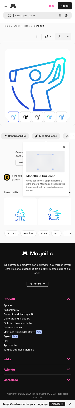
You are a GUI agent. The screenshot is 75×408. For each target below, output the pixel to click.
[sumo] (20, 214)
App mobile (10, 345)
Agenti (10, 336)
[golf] (13, 117)
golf (56, 233)
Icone (27, 25)
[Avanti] (70, 233)
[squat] (55, 214)
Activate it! (57, 404)
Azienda (9, 369)
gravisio (16, 179)
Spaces (8, 305)
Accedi (65, 5)
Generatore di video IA (16, 318)
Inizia (7, 359)
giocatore (28, 233)
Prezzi (51, 5)
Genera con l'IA (17, 136)
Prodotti (9, 299)
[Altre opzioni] (36, 36)
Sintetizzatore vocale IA (18, 323)
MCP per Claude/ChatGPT (22, 332)
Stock (17, 25)
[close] (64, 147)
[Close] (70, 404)
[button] (37, 284)
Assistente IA (11, 310)
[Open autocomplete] (8, 15)
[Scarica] (59, 36)
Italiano (37, 283)
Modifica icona (48, 136)
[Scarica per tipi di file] (48, 36)
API (6, 340)
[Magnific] (37, 254)
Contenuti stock (13, 327)
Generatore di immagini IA (18, 314)
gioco (44, 233)
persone (11, 233)
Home (7, 25)
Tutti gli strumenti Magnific (19, 349)
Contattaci (11, 380)
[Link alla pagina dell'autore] (7, 178)
